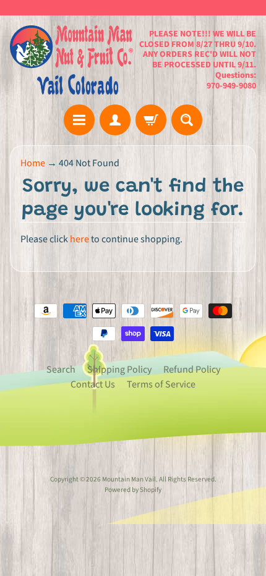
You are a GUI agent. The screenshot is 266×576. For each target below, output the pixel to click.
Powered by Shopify (133, 489)
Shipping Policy (119, 369)
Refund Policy (191, 369)
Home (32, 163)
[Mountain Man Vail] (71, 60)
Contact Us (93, 384)
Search (60, 369)
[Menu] (79, 119)
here (79, 239)
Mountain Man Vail (129, 479)
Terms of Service (161, 384)
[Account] (115, 119)
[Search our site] (186, 119)
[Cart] (150, 119)
